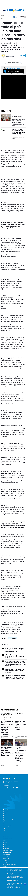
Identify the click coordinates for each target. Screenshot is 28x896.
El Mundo (5, 832)
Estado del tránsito (8, 850)
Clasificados (6, 854)
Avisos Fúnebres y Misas (9, 864)
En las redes (6, 836)
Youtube (17, 788)
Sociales (5, 842)
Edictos (5, 866)
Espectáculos (6, 828)
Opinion (5, 840)
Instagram (7, 788)
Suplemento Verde (8, 820)
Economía (6, 816)
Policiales (5, 824)
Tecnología (6, 846)
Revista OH (6, 822)
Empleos (5, 860)
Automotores (6, 858)
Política (8, 17)
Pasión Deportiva (7, 826)
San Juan (5, 812)
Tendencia (6, 848)
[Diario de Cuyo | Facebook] (15, 10)
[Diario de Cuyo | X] (20, 10)
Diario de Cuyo (2, 17)
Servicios (5, 862)
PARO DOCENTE (12, 638)
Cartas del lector (7, 838)
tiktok (10, 788)
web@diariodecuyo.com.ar (13, 874)
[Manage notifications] (25, 884)
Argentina (5, 830)
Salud (4, 844)
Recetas (5, 834)
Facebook (4, 788)
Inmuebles (6, 856)
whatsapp (20, 788)
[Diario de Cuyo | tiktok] (23, 10)
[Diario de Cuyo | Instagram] (18, 10)
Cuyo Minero (6, 818)
